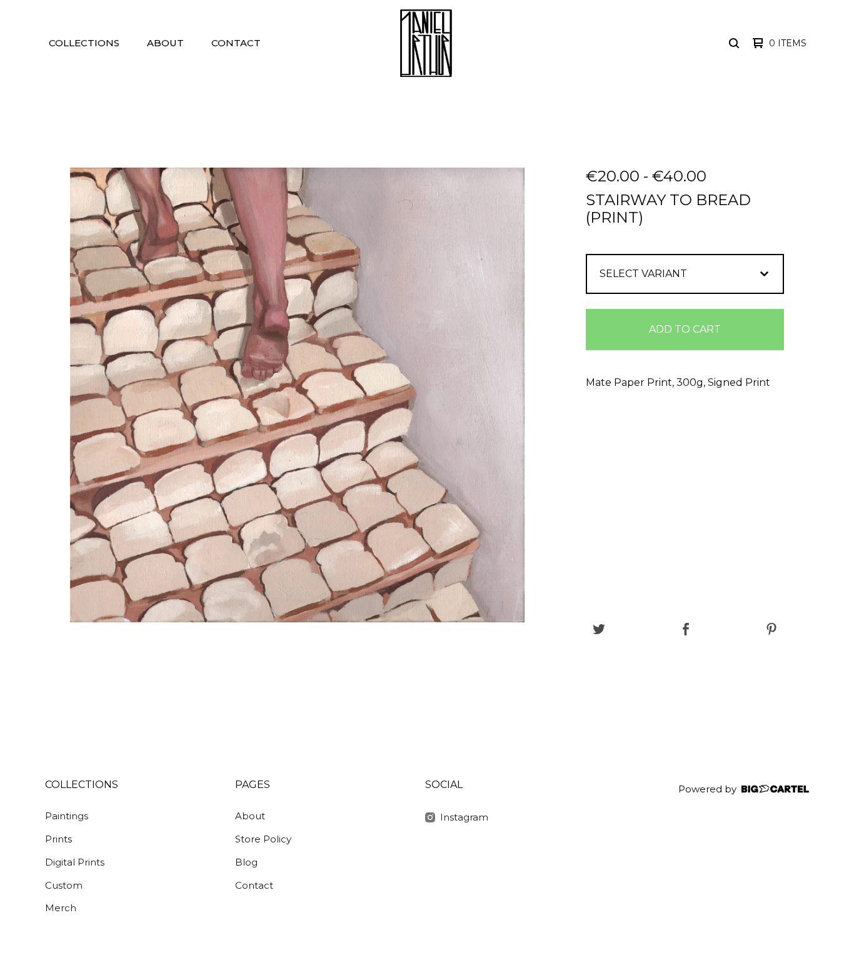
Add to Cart (685, 329)
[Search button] (733, 43)
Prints (58, 839)
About (165, 43)
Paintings (66, 816)
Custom (64, 885)
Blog (246, 862)
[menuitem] (84, 43)
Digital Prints (74, 862)
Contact (236, 43)
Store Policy (263, 839)
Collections (84, 43)
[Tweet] (599, 630)
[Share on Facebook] (685, 630)
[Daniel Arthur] (425, 43)
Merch (60, 908)
